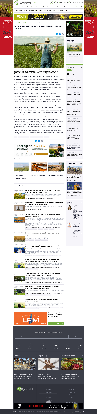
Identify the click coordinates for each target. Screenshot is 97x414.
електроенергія (28, 209)
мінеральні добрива (51, 307)
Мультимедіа (67, 6)
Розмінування (39, 10)
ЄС (31, 255)
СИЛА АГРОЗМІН (28, 267)
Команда (72, 389)
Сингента (27, 293)
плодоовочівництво (34, 198)
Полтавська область (33, 307)
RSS (72, 397)
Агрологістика (47, 10)
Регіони (25, 10)
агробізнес (32, 227)
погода (27, 239)
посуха (46, 239)
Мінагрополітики (49, 255)
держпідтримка (31, 239)
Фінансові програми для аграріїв (60, 10)
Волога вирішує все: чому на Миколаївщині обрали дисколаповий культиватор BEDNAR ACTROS (74, 178)
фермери (46, 136)
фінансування (28, 255)
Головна (16, 22)
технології (59, 227)
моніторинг (51, 293)
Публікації (21, 22)
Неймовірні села (47, 6)
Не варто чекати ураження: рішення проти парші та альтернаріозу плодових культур (43, 191)
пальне (61, 307)
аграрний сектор (37, 227)
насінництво (54, 227)
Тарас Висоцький (36, 255)
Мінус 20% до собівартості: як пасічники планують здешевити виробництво (74, 194)
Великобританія (37, 239)
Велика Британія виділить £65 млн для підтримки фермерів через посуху (42, 234)
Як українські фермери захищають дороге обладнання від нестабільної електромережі (44, 203)
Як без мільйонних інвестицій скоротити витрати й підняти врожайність (42, 300)
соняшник (37, 267)
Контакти (72, 394)
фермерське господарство (36, 136)
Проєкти (38, 6)
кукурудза (41, 267)
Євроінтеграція (18, 10)
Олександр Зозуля (33, 293)
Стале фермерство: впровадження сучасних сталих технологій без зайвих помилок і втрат (43, 274)
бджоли (47, 293)
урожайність (58, 267)
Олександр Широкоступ (41, 293)
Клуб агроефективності (30, 22)
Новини (48, 389)
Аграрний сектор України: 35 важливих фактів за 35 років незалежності (43, 215)
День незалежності (48, 227)
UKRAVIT (51, 198)
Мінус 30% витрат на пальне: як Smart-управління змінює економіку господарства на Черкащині (42, 260)
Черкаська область (51, 267)
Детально (58, 323)
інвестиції (39, 307)
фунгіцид (29, 198)
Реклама (72, 392)
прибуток (27, 282)
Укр (35, 2)
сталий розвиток (54, 282)
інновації (42, 227)
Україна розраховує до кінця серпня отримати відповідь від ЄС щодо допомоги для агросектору (44, 246)
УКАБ (26, 227)
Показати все (73, 241)
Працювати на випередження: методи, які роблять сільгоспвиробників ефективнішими (42, 287)
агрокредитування (42, 255)
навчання (59, 282)
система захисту (41, 198)
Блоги (32, 6)
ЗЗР (15, 136)
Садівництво (47, 198)
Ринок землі (31, 10)
